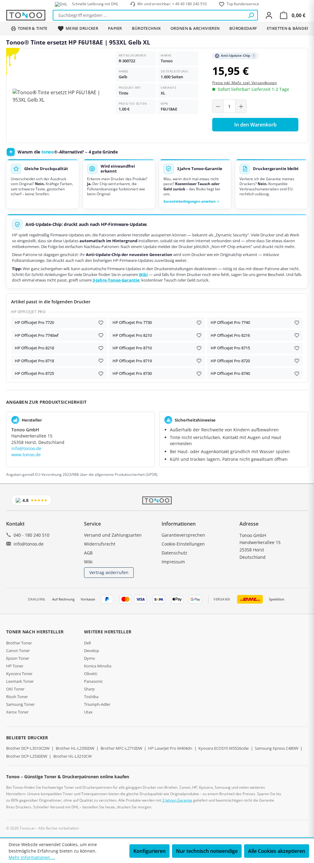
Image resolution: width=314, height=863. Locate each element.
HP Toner (14, 666)
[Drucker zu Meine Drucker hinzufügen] (100, 322)
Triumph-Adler (97, 704)
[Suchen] (250, 15)
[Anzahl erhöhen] (240, 106)
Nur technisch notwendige (207, 851)
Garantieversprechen (183, 535)
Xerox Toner (17, 712)
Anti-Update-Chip (235, 55)
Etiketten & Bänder (288, 28)
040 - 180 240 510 (31, 535)
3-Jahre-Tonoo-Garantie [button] (116, 280)
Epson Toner (17, 658)
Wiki (143, 274)
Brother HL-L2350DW (75, 748)
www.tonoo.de (26, 454)
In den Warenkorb (255, 124)
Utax (88, 712)
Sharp (89, 689)
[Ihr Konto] (269, 15)
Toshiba (91, 696)
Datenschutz (174, 553)
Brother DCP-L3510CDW (28, 748)
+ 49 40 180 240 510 (189, 3)
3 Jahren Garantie (177, 800)
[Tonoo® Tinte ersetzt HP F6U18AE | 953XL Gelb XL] (59, 96)
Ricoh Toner (17, 696)
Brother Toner (19, 643)
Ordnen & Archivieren (195, 28)
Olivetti (90, 673)
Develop (91, 650)
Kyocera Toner (19, 673)
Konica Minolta (97, 666)
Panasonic (93, 681)
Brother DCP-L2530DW (26, 756)
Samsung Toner (20, 704)
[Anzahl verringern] (218, 106)
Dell (87, 643)
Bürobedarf (243, 28)
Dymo (89, 658)
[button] (195, 184)
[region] (59, 96)
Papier (115, 28)
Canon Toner (18, 650)
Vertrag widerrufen (108, 572)
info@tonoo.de (26, 448)
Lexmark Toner (20, 681)
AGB (88, 553)
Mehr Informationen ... (32, 857)
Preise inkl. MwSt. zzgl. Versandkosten (244, 82)
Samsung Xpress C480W (276, 748)
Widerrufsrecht (99, 544)
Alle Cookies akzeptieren (276, 851)
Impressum (173, 562)
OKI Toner (15, 689)
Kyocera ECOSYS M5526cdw (223, 748)
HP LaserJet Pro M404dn (170, 748)
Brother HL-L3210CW (72, 756)
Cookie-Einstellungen (183, 544)
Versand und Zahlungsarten (113, 535)
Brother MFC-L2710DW (121, 748)
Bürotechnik (146, 28)
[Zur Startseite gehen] (25, 15)
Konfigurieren (149, 851)
